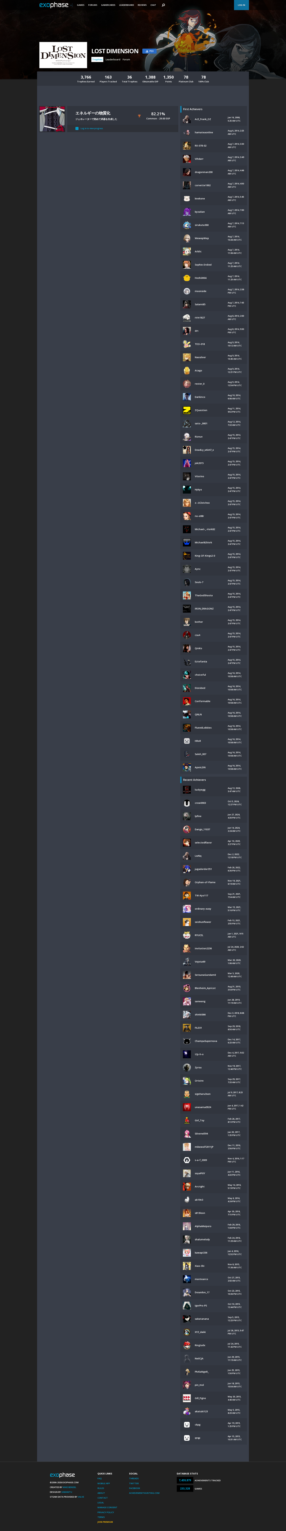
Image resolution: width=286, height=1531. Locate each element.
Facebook (134, 1488)
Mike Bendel (69, 1487)
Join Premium (105, 1521)
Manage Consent (107, 1507)
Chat (153, 4)
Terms (101, 1517)
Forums (92, 4)
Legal (100, 1502)
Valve (81, 1496)
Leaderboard (126, 4)
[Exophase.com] (56, 5)
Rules (100, 1488)
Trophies (97, 59)
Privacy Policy (105, 1512)
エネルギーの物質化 (92, 113)
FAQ (99, 1478)
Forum (126, 59)
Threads (134, 1478)
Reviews (142, 4)
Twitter (134, 1483)
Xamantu (66, 1491)
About (101, 1492)
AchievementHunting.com (144, 1492)
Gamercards (108, 4)
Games (80, 4)
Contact (102, 1497)
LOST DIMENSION (114, 51)
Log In (241, 4)
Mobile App (103, 1483)
